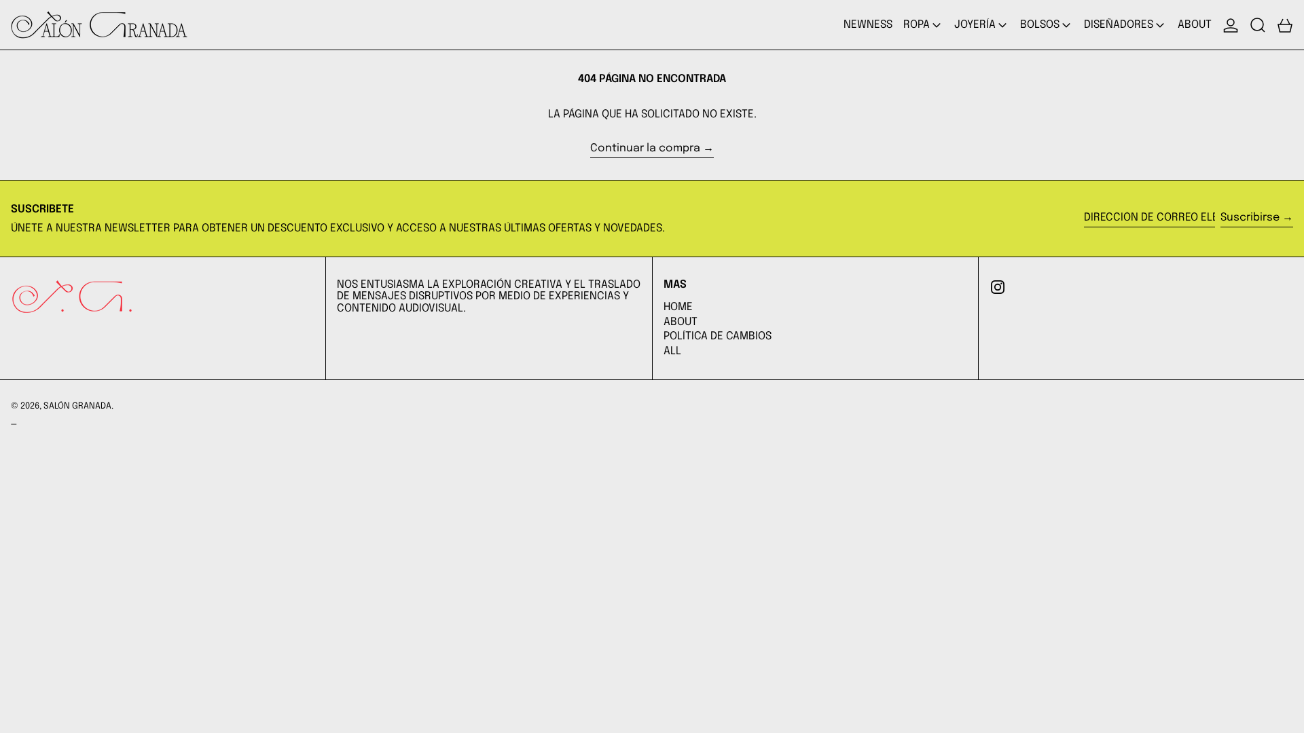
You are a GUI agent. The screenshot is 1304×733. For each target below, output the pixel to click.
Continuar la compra (645, 148)
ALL (672, 351)
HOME (678, 307)
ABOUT (681, 322)
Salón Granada (77, 406)
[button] (1258, 25)
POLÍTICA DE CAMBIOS (718, 336)
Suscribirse (1250, 217)
